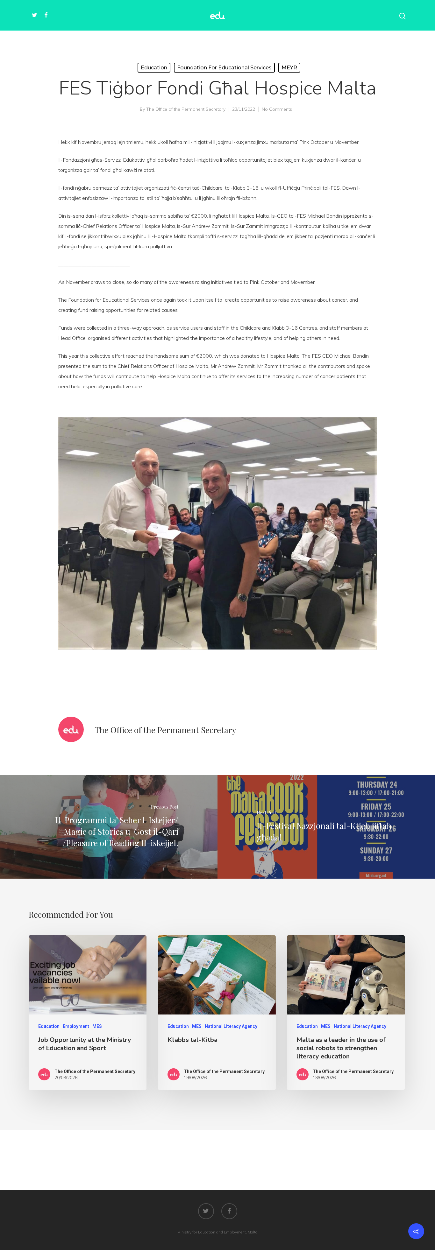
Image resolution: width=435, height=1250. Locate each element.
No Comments (277, 109)
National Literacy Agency (231, 1026)
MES (97, 1026)
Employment (76, 1026)
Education (154, 68)
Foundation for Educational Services (224, 68)
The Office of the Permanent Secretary (185, 109)
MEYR (289, 68)
